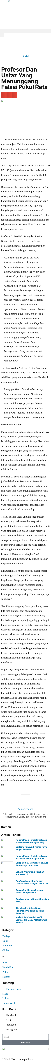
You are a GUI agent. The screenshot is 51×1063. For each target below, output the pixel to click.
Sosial (25, 56)
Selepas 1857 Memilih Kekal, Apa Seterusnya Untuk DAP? (32, 864)
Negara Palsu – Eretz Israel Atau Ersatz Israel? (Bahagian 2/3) (31, 841)
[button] (25, 31)
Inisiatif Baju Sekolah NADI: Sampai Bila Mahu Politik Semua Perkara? (31, 920)
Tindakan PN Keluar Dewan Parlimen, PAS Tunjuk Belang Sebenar (30, 910)
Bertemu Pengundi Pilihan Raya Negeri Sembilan (31, 848)
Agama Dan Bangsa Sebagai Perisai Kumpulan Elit (29, 891)
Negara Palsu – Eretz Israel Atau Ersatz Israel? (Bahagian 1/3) (31, 857)
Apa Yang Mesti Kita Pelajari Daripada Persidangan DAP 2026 (32, 882)
